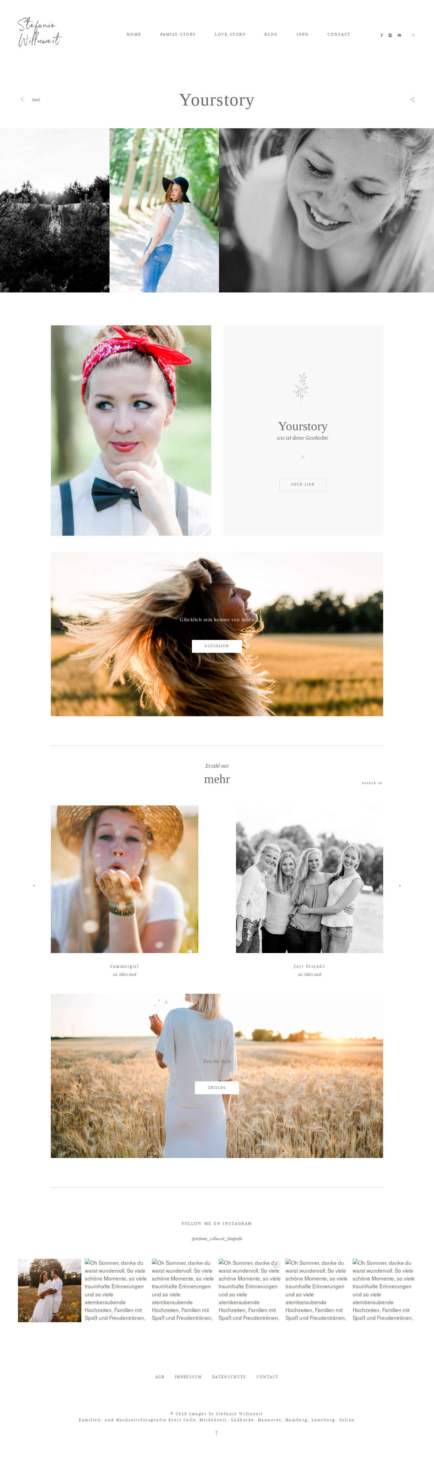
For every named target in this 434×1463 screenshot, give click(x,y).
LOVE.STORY (230, 34)
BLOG (271, 34)
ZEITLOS (217, 1087)
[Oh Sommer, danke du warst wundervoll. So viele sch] (49, 1290)
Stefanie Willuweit (39, 35)
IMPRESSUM (188, 1377)
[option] (55, 210)
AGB (159, 1377)
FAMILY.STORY (178, 34)
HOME (134, 34)
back (35, 99)
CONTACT (339, 34)
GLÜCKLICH (217, 646)
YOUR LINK (303, 484)
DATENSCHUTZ (229, 1377)
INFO (303, 34)
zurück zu (372, 783)
